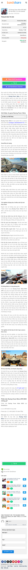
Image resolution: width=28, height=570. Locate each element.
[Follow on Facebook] (2, 561)
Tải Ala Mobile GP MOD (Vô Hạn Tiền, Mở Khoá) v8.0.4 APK (13, 479)
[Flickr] (18, 561)
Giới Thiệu (10, 566)
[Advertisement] (14, 60)
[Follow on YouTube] (16, 561)
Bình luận (4, 532)
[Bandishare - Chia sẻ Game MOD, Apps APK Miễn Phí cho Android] (14, 2)
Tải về (15, 83)
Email (4, 545)
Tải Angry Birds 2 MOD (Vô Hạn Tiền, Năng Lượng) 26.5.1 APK (13, 499)
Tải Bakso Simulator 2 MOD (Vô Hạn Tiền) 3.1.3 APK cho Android (13, 492)
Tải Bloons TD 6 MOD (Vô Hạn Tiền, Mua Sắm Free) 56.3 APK (13, 505)
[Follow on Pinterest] (13, 561)
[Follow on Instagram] (5, 561)
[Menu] (2, 2)
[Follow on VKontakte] (21, 561)
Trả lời (24, 524)
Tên (3, 539)
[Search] (26, 2)
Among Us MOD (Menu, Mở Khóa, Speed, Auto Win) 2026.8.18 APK (14, 486)
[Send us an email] (10, 561)
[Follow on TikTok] (8, 561)
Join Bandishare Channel (15, 86)
